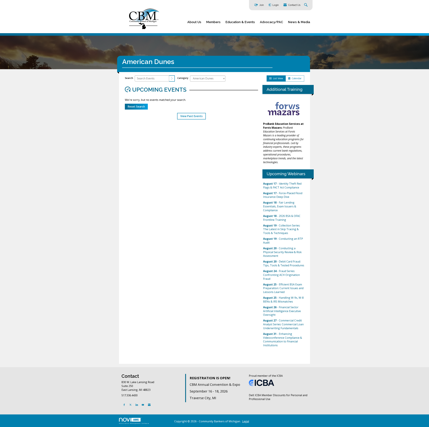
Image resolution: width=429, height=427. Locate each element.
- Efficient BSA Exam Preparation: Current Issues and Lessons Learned (283, 288)
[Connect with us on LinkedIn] (136, 404)
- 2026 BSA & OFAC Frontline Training (281, 218)
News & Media (299, 22)
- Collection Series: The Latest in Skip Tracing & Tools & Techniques (281, 229)
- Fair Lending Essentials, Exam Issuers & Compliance (279, 206)
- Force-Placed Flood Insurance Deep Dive (282, 195)
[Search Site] (306, 5)
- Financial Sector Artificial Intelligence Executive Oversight (282, 311)
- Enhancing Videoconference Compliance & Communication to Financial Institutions (282, 339)
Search (129, 78)
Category (182, 78)
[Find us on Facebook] (124, 404)
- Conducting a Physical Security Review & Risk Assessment (282, 252)
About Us (194, 22)
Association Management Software (134, 423)
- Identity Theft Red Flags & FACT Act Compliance (282, 185)
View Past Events (191, 116)
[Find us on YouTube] (143, 404)
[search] (172, 78)
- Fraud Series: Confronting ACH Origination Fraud (281, 275)
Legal (245, 421)
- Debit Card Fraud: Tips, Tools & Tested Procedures (283, 263)
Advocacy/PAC (271, 22)
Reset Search (136, 106)
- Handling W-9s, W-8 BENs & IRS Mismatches (283, 299)
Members (213, 22)
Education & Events (240, 22)
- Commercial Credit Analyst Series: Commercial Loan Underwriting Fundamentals (283, 324)
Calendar (295, 78)
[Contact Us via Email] (149, 404)
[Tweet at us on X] (130, 404)
